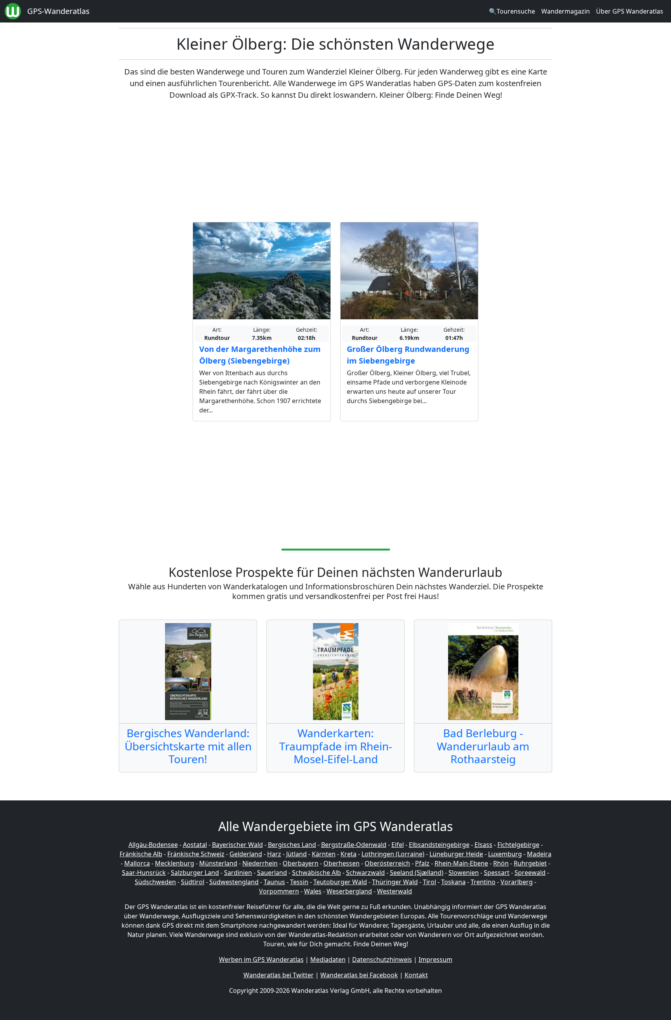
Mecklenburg (174, 863)
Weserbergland (349, 891)
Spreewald (530, 872)
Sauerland (272, 872)
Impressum (435, 959)
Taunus (274, 882)
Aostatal (195, 844)
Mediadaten (328, 959)
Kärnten (324, 854)
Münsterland (218, 863)
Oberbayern (300, 863)
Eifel (397, 844)
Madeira (539, 854)
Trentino (483, 882)
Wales (313, 891)
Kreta (348, 854)
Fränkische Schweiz (195, 854)
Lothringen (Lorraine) (393, 854)
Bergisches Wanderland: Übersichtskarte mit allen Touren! (188, 746)
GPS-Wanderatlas (58, 11)
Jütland (296, 854)
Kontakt (416, 975)
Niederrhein (260, 863)
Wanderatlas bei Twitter (278, 975)
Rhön (501, 863)
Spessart (496, 872)
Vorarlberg (517, 882)
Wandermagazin (565, 11)
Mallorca (137, 863)
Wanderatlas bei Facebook (359, 975)
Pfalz (422, 863)
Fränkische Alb (141, 854)
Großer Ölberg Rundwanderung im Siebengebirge (408, 355)
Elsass (483, 844)
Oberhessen (341, 863)
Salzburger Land (195, 872)
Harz (274, 854)
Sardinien (238, 872)
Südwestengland (234, 882)
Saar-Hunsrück (144, 872)
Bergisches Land (292, 844)
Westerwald (394, 891)
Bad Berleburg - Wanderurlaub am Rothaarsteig (483, 746)
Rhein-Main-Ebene (461, 863)
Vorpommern (279, 891)
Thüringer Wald (395, 882)
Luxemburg (505, 854)
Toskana (453, 882)
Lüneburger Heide (456, 854)
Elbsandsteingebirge (439, 844)
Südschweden (155, 882)
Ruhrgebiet (530, 863)
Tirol (429, 882)
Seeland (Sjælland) (416, 872)
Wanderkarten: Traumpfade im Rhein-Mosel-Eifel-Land (335, 746)
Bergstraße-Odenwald (353, 844)
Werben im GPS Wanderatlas (261, 959)
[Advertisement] (335, 161)
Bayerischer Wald (237, 844)
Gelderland (245, 854)
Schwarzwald (365, 872)
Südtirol (192, 882)
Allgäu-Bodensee (153, 844)
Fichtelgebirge (518, 844)
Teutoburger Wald (340, 882)
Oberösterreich (387, 863)
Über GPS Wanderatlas (629, 11)
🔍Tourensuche (512, 11)
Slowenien (463, 872)
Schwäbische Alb (316, 872)
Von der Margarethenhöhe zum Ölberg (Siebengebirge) (260, 355)
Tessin (299, 882)
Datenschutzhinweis (382, 959)
